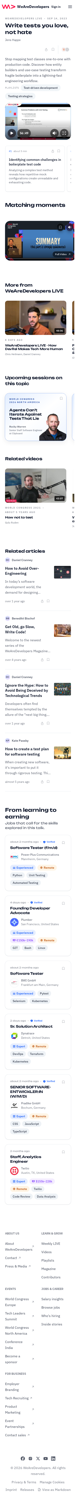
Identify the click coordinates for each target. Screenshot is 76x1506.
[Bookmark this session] (61, 398)
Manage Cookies (52, 1482)
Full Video (61, 254)
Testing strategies (20, 96)
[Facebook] (23, 1458)
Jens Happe (13, 40)
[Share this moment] (52, 151)
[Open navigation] (70, 7)
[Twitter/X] (38, 1458)
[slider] (38, 126)
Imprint (11, 1490)
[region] (38, 121)
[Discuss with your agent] (65, 49)
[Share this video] (46, 49)
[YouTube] (45, 1458)
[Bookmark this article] (48, 600)
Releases (27, 1490)
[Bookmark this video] (53, 49)
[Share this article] (42, 601)
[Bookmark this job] (63, 842)
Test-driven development (41, 88)
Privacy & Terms (24, 1482)
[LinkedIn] (53, 1458)
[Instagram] (30, 1458)
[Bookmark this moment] (58, 150)
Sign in (56, 7)
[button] (12, 133)
